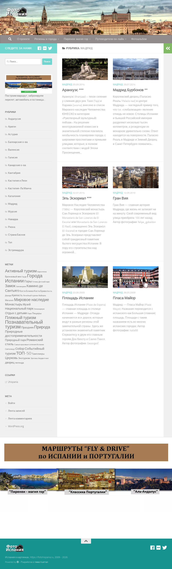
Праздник (27, 327)
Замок (10, 286)
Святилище (10, 349)
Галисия (12, 157)
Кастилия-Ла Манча (19, 188)
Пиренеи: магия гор (76, 39)
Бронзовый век (13, 276)
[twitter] (50, 48)
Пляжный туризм (20, 317)
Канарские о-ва (17, 165)
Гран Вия (120, 198)
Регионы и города (45, 39)
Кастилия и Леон (17, 180)
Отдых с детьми (16, 313)
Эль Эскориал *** (76, 198)
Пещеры (36, 313)
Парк (29, 313)
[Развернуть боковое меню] (168, 48)
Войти (11, 403)
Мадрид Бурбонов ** (130, 90)
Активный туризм (21, 270)
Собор (19, 349)
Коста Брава (40, 291)
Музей (27, 304)
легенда (19, 362)
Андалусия (14, 118)
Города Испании (23, 278)
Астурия (13, 134)
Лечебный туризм (30, 295)
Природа (42, 327)
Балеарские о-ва (18, 142)
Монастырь (13, 304)
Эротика (34, 358)
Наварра (13, 219)
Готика (35, 282)
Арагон (12, 126)
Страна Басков (16, 234)
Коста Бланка (26, 291)
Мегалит (9, 300)
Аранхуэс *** (72, 90)
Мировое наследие (31, 299)
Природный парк (15, 340)
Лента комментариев (20, 418)
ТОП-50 (23, 353)
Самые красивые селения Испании (29, 345)
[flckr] (45, 48)
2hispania (13, 381)
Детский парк (44, 282)
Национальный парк (19, 308)
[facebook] (39, 48)
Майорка (42, 295)
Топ (10, 242)
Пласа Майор (124, 298)
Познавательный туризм (24, 324)
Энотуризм (24, 358)
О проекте (23, 39)
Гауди (24, 277)
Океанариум (39, 309)
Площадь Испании (78, 298)
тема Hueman (41, 562)
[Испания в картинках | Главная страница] (17, 12)
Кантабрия (14, 172)
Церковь (11, 358)
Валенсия (13, 149)
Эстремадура (16, 250)
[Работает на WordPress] (18, 562)
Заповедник (21, 286)
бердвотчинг (43, 358)
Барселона (42, 272)
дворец (9, 362)
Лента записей (16, 410)
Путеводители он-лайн (109, 39)
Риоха (11, 227)
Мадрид (67, 84)
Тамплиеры (38, 353)
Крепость (17, 295)
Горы (28, 281)
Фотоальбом (139, 39)
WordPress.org (16, 426)
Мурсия (12, 211)
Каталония (14, 196)
